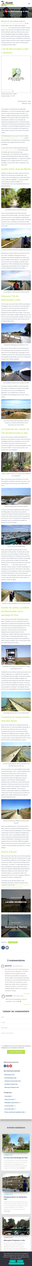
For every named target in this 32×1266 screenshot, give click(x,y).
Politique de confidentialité (16, 1263)
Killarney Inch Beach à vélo (12, 1087)
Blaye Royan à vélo (10, 1074)
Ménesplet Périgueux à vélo (14, 1240)
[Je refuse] (30, 1259)
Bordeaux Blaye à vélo (10, 1078)
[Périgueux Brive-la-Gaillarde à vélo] (16, 1182)
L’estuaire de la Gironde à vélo (13, 1081)
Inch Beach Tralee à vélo (11, 1084)
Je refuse (20, 1261)
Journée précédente (16, 897)
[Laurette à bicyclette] (8, 3)
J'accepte (12, 1261)
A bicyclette (8, 1096)
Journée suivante (16, 922)
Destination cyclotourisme (12, 1102)
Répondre (27, 993)
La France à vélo (13, 942)
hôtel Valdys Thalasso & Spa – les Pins (13, 138)
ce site (10, 564)
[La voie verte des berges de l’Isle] (16, 1143)
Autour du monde (9, 1099)
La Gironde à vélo (9, 1109)
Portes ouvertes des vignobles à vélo (14, 1112)
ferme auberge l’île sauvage (9, 150)
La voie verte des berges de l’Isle (16, 1158)
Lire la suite (22, 1168)
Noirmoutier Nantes (16, 926)
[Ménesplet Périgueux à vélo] (16, 1225)
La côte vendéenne (16, 901)
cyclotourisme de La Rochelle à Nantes (12, 23)
